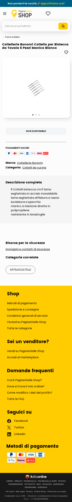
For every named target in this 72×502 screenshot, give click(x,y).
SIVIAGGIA (47, 484)
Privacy (29, 491)
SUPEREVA (42, 487)
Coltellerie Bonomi (30, 163)
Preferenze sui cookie (57, 491)
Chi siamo (10, 491)
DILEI (39, 484)
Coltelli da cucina (34, 168)
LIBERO (9, 481)
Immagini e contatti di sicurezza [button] (28, 249)
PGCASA (62, 481)
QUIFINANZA (58, 484)
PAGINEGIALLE (30, 481)
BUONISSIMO (30, 487)
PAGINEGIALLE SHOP (47, 481)
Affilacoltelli (20, 270)
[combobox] (36, 26)
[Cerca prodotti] (63, 26)
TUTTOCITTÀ (29, 484)
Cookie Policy (40, 491)
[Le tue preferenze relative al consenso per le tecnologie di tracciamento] (66, 496)
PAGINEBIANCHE (15, 484)
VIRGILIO (18, 481)
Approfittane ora (52, 3)
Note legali (20, 491)
